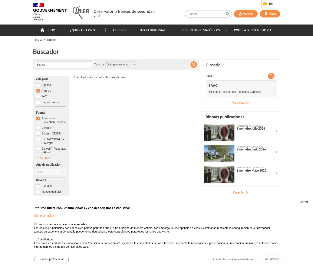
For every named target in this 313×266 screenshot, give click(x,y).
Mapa (272, 13)
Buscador (46, 52)
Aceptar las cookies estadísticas (233, 259)
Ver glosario (239, 102)
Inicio (51, 30)
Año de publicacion (48, 164)
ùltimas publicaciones (225, 117)
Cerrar (304, 202)
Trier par (99, 64)
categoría (42, 79)
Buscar (51, 40)
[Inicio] (50, 12)
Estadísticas (45, 239)
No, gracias (272, 259)
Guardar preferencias (51, 259)
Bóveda (41, 180)
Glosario (248, 13)
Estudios (119, 30)
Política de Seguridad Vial (253, 30)
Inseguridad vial (152, 30)
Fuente (41, 112)
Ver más (238, 192)
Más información (43, 215)
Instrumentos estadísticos (200, 30)
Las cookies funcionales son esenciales (62, 224)
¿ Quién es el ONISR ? (84, 30)
